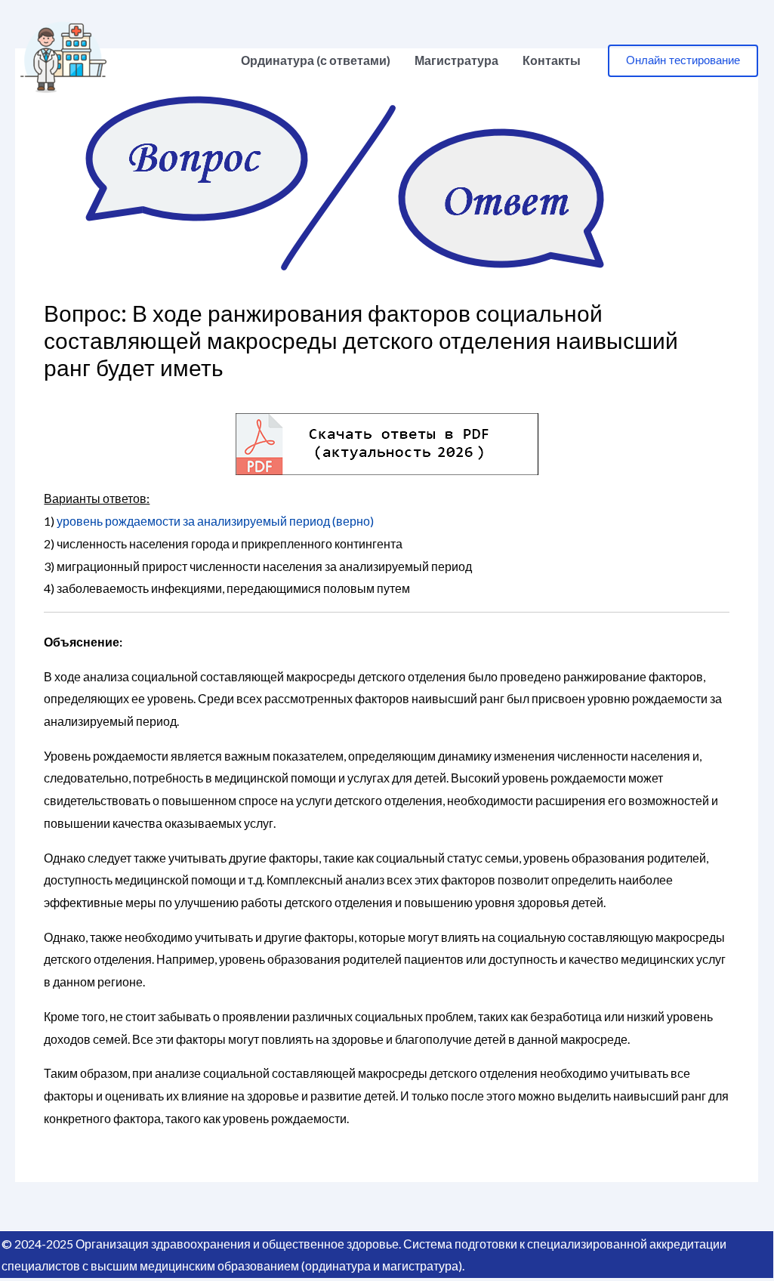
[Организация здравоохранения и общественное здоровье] (63, 58)
